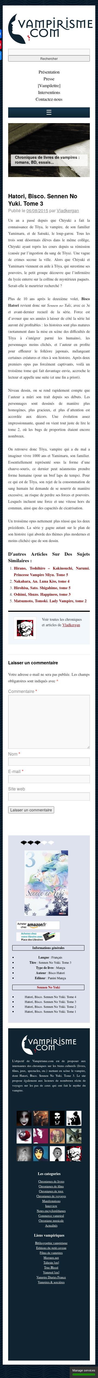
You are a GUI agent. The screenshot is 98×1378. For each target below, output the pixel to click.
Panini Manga (57, 978)
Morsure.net (51, 1257)
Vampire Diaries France (51, 1277)
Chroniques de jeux (51, 1191)
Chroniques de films (51, 1186)
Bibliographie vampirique (51, 1243)
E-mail (15, 771)
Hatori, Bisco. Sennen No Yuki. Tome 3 (50, 1001)
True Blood (51, 1267)
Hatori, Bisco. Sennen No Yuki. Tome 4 (50, 996)
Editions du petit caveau (51, 1248)
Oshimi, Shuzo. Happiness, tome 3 (42, 594)
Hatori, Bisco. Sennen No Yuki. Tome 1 (50, 1011)
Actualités (51, 1225)
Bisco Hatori (56, 973)
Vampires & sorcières (51, 1282)
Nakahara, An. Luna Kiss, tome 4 (41, 581)
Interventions (49, 92)
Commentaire (22, 691)
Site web (16, 789)
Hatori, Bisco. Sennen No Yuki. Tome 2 (50, 1006)
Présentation (49, 72)
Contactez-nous (49, 99)
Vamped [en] (51, 1272)
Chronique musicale (51, 1220)
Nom (14, 754)
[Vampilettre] (49, 85)
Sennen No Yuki (48, 987)
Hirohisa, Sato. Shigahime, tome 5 (42, 588)
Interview (51, 1206)
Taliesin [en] (51, 1262)
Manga (60, 967)
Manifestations (51, 1201)
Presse (49, 78)
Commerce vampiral (51, 1215)
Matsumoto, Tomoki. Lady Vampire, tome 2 (50, 601)
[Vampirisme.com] (50, 42)
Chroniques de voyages (51, 1196)
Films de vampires (51, 1253)
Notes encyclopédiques (51, 1211)
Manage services (83, 1370)
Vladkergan (68, 210)
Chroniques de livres (51, 1181)
